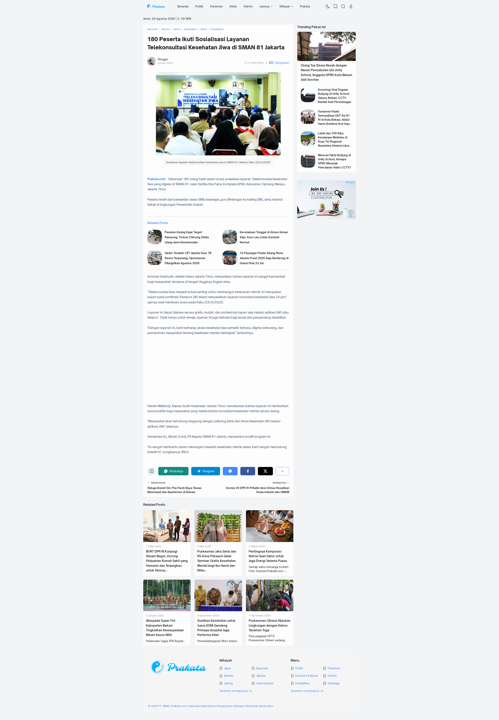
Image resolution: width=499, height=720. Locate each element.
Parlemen (216, 6)
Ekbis (233, 6)
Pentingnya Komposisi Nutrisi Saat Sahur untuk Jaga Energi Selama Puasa (268, 556)
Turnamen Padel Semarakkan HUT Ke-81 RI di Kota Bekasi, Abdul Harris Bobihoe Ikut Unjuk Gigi (334, 119)
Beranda (182, 6)
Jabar (227, 668)
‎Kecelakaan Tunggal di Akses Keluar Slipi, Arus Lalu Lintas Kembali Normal (264, 237)
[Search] (343, 6)
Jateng (228, 683)
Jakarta (260, 675)
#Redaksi (239, 706)
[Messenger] (230, 471)
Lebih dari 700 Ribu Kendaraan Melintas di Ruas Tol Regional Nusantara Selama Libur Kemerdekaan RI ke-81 (333, 141)
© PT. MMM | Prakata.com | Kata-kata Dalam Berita (182, 706)
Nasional (262, 668)
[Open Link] (351, 6)
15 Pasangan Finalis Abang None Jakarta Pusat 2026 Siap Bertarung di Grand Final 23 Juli (264, 258)
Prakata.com (156, 179)
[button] (277, 62)
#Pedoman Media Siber (259, 706)
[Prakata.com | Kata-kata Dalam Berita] (156, 6)
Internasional (264, 683)
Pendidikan (302, 683)
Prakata (305, 6)
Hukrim (248, 6)
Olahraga (334, 683)
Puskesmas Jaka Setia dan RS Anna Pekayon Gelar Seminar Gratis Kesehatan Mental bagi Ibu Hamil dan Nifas (216, 561)
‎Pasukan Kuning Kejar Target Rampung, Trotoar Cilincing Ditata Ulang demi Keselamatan (187, 237)
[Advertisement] (222, 372)
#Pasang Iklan (224, 706)
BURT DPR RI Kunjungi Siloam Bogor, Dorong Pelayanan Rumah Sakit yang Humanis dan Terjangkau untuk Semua (167, 561)
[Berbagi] (282, 471)
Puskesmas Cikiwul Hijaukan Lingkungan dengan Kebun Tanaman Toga (269, 625)
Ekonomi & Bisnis (306, 675)
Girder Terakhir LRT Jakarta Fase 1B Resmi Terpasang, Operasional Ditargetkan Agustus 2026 (188, 258)
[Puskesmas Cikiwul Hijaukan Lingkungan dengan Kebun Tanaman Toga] (269, 610)
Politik (199, 6)
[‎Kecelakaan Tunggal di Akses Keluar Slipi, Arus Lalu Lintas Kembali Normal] (229, 243)
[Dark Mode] (328, 6)
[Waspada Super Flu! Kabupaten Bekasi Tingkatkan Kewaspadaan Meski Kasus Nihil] (167, 610)
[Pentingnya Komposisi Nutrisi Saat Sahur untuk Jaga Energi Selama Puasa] (269, 541)
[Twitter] (265, 471)
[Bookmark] (152, 472)
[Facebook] (247, 471)
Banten (229, 675)
